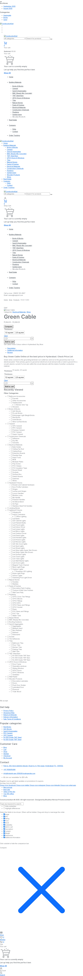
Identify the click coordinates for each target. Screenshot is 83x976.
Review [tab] (10, 352)
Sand (5, 20)
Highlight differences (12, 808)
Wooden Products (18, 117)
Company (12, 125)
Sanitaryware (17, 114)
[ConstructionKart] (7, 23)
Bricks (5, 17)
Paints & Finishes (18, 105)
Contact (15, 131)
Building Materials (15, 82)
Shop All (7, 73)
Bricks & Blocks (17, 86)
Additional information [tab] (15, 350)
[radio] (9, 332)
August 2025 (7, 8)
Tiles (14, 100)
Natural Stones (17, 103)
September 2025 (9, 6)
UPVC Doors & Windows (21, 98)
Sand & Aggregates (19, 91)
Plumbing (15, 112)
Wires (9, 177)
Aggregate (7, 15)
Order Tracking (14, 135)
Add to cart (9, 342)
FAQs (14, 129)
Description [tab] (11, 348)
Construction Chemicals (20, 110)
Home (11, 77)
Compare (8, 327)
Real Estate (13, 120)
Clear (6, 336)
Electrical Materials (19, 107)
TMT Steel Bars (18, 96)
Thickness (8, 329)
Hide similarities (10, 806)
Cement (15, 88)
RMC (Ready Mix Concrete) (22, 93)
